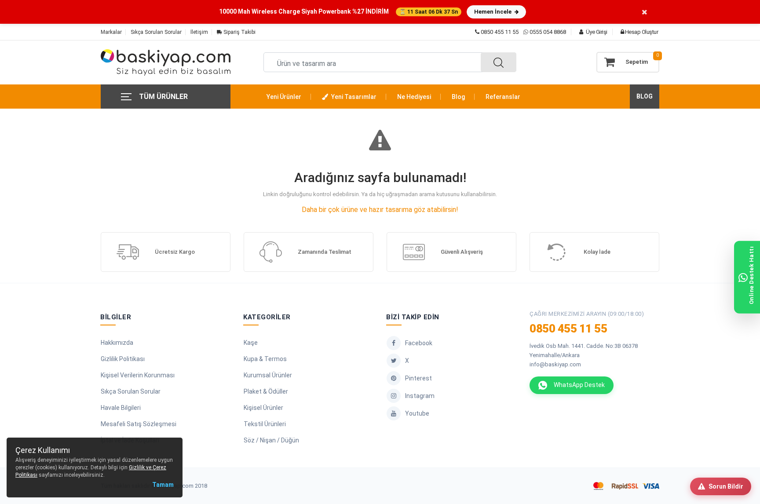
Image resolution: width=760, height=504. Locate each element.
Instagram (420, 395)
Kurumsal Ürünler (268, 375)
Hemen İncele (493, 11)
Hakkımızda (117, 342)
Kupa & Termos (265, 358)
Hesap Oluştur (641, 32)
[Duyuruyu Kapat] (644, 11)
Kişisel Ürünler (263, 407)
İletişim (199, 32)
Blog (458, 97)
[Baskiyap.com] (165, 62)
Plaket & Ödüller (266, 391)
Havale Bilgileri (121, 407)
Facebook (418, 343)
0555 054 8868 (548, 32)
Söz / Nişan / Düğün (271, 440)
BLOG (644, 96)
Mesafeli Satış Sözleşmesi (138, 423)
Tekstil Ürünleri (265, 423)
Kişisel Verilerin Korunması (138, 375)
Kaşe (251, 342)
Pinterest (418, 378)
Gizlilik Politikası (123, 358)
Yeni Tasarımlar (353, 97)
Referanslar (503, 97)
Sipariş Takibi (239, 32)
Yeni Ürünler (284, 97)
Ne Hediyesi (414, 97)
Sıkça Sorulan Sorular (156, 32)
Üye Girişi (596, 32)
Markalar (111, 32)
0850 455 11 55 (499, 32)
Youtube (417, 413)
